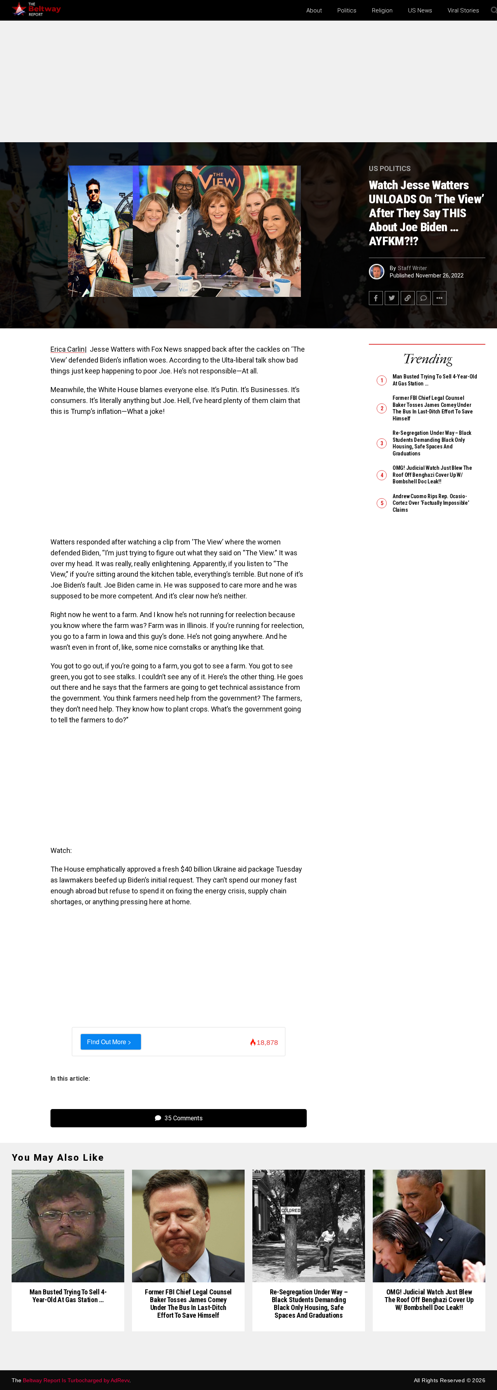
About (314, 10)
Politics (346, 10)
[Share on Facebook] (376, 298)
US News (420, 10)
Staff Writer (412, 268)
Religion (382, 10)
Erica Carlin (67, 349)
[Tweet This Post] (392, 298)
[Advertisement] (248, 84)
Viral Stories (463, 10)
